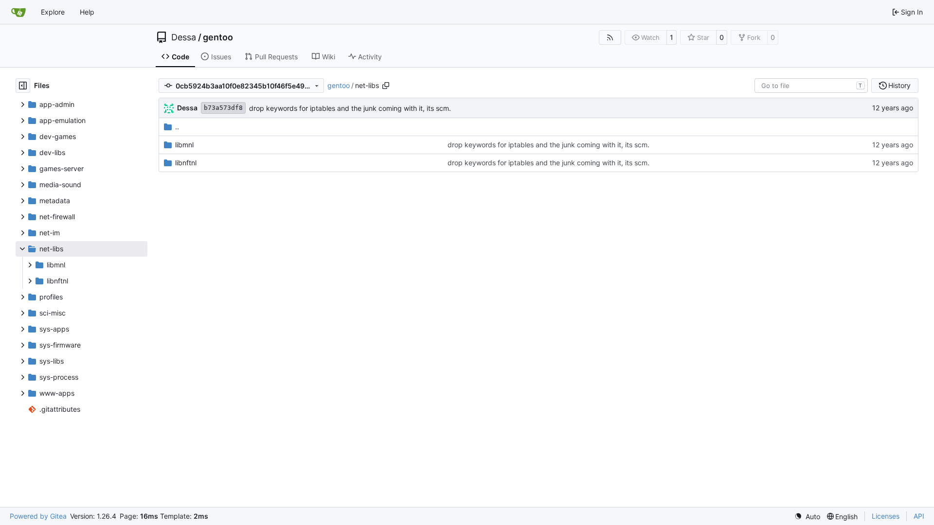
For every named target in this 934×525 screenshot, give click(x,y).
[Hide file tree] (23, 85)
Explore (53, 12)
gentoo (218, 37)
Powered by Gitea (38, 516)
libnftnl (186, 162)
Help (87, 12)
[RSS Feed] (610, 37)
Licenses (885, 516)
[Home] (18, 12)
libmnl (184, 144)
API (919, 516)
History (899, 85)
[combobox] (811, 85)
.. (177, 126)
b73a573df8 (223, 107)
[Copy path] (385, 85)
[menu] (807, 516)
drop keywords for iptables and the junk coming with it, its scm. (350, 108)
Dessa (183, 37)
